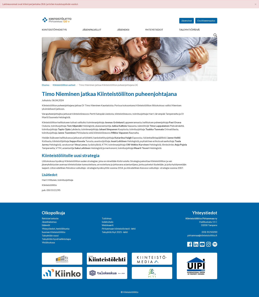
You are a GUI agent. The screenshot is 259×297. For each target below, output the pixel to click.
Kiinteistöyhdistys (54, 29)
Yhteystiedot (154, 29)
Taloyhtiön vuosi (50, 235)
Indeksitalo (107, 221)
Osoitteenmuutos (206, 20)
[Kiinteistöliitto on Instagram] (208, 244)
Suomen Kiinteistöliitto (53, 232)
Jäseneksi (123, 29)
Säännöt (46, 225)
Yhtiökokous (48, 242)
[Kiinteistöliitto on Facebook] (189, 244)
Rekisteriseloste (50, 218)
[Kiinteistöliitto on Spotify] (214, 244)
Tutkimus (107, 218)
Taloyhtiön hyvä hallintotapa (56, 238)
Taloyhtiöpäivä (189, 29)
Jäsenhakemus (49, 221)
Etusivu (45, 84)
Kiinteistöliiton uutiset (64, 84)
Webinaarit (107, 225)
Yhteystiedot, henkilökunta (55, 228)
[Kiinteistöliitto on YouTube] (202, 244)
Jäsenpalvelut (91, 29)
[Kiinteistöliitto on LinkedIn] (196, 244)
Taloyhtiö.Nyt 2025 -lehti (115, 232)
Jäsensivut (186, 20)
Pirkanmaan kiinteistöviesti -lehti (119, 228)
